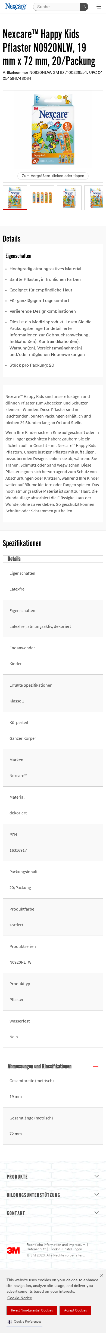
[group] (15, 197)
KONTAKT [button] (16, 1213)
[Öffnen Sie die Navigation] (98, 7)
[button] (24, 1321)
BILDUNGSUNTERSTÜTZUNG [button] (33, 1195)
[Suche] (84, 7)
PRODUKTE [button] (17, 1177)
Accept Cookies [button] (75, 1310)
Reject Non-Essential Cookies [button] (32, 1310)
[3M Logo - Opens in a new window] (16, 6)
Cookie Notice (19, 1298)
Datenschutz (36, 1249)
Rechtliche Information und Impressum (56, 1245)
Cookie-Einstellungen (65, 1249)
